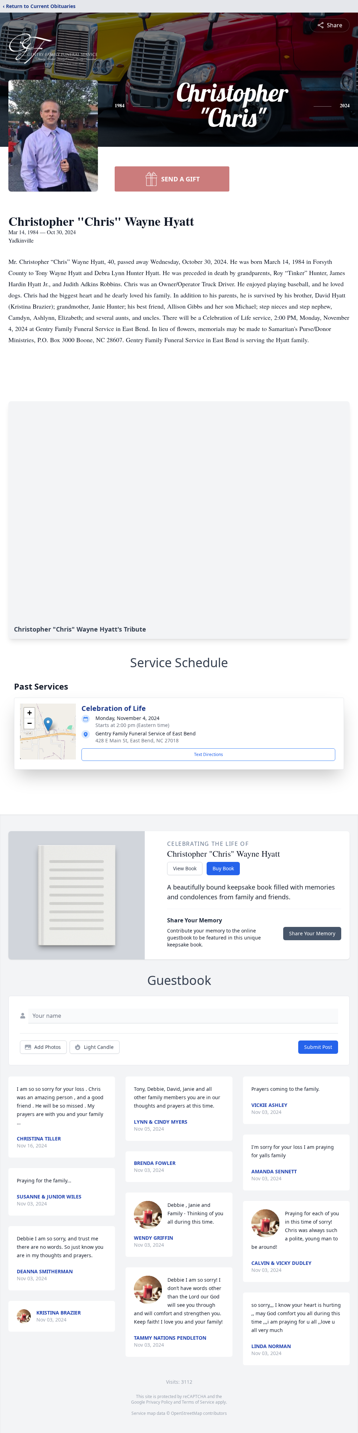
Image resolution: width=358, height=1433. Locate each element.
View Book (184, 868)
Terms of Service (198, 1402)
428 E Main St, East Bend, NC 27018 (137, 740)
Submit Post (318, 1047)
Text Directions (208, 754)
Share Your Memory (312, 933)
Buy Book (223, 868)
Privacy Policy (159, 1402)
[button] (48, 724)
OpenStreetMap (186, 1413)
